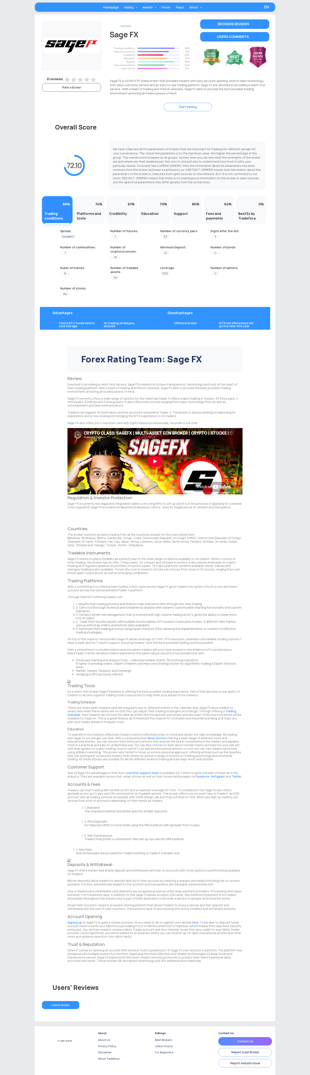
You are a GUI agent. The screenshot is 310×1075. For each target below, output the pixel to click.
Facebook (202, 776)
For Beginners (164, 1052)
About (193, 7)
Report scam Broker (245, 1052)
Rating (128, 7)
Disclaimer (105, 1052)
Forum (166, 7)
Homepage (111, 7)
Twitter (236, 776)
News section (156, 738)
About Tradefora (108, 1058)
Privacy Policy (107, 1046)
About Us (104, 1040)
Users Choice (164, 1046)
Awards (147, 7)
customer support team (142, 773)
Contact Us (245, 1041)
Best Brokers (163, 1040)
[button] (235, 24)
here (195, 922)
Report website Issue (245, 1063)
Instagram (218, 776)
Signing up (74, 922)
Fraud (180, 7)
